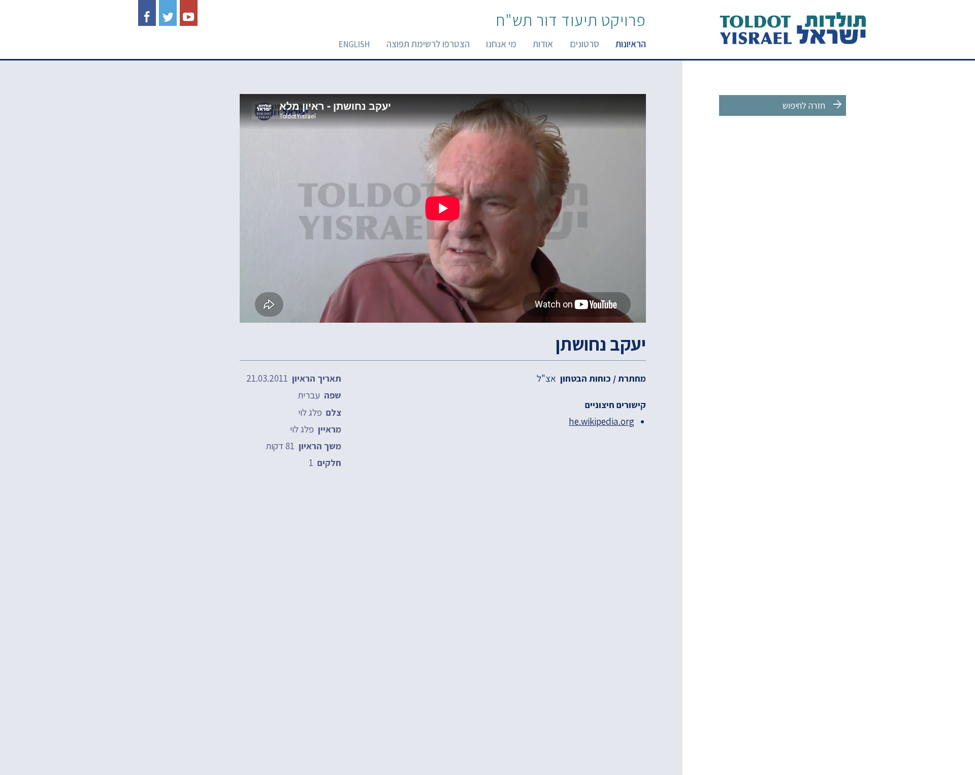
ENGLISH (354, 44)
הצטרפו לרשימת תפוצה (428, 44)
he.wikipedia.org (601, 421)
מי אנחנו (501, 44)
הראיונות (630, 44)
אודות (543, 44)
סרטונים (584, 44)
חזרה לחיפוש (813, 105)
